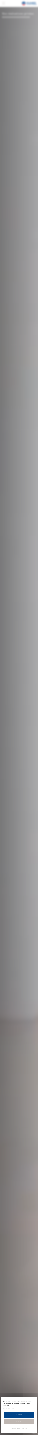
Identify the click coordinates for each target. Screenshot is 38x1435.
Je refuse (19, 1422)
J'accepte (19, 1415)
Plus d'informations (8, 1408)
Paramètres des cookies (19, 1428)
